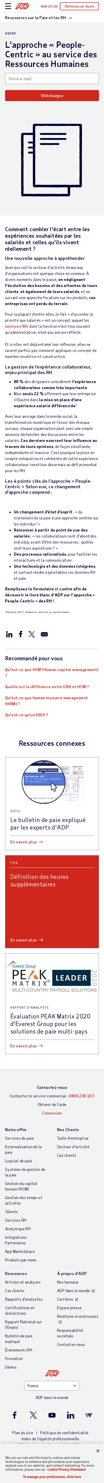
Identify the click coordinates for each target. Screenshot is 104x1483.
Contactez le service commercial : (52, 1095)
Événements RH (18, 1349)
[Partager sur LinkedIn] (9, 634)
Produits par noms (21, 1259)
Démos (11, 1367)
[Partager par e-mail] (44, 634)
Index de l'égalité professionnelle (50, 1438)
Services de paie (19, 1138)
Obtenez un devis (79, 6)
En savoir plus (23, 841)
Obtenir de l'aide (52, 1104)
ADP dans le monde (73, 1290)
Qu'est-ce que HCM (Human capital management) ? (52, 672)
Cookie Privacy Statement (66, 1469)
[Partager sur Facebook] (20, 634)
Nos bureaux (68, 1282)
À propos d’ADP (72, 1273)
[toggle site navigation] (8, 6)
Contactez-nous (52, 1087)
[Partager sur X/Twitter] (31, 634)
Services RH (15, 1220)
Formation (14, 1358)
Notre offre (16, 1129)
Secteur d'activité (73, 1146)
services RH (16, 326)
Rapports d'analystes (24, 1299)
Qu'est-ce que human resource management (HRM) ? (46, 700)
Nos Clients (68, 1129)
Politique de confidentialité (64, 1432)
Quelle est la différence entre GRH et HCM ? (47, 686)
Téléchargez (51, 95)
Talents (11, 1211)
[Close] (97, 1450)
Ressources (16, 1273)
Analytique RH (18, 1228)
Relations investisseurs (77, 1316)
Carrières (65, 1299)
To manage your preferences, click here (52, 1477)
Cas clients (66, 1155)
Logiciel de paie (18, 1160)
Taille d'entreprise (73, 1138)
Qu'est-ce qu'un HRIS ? (26, 714)
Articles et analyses (23, 1282)
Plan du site (22, 1432)
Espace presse (69, 1307)
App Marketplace (20, 1251)
